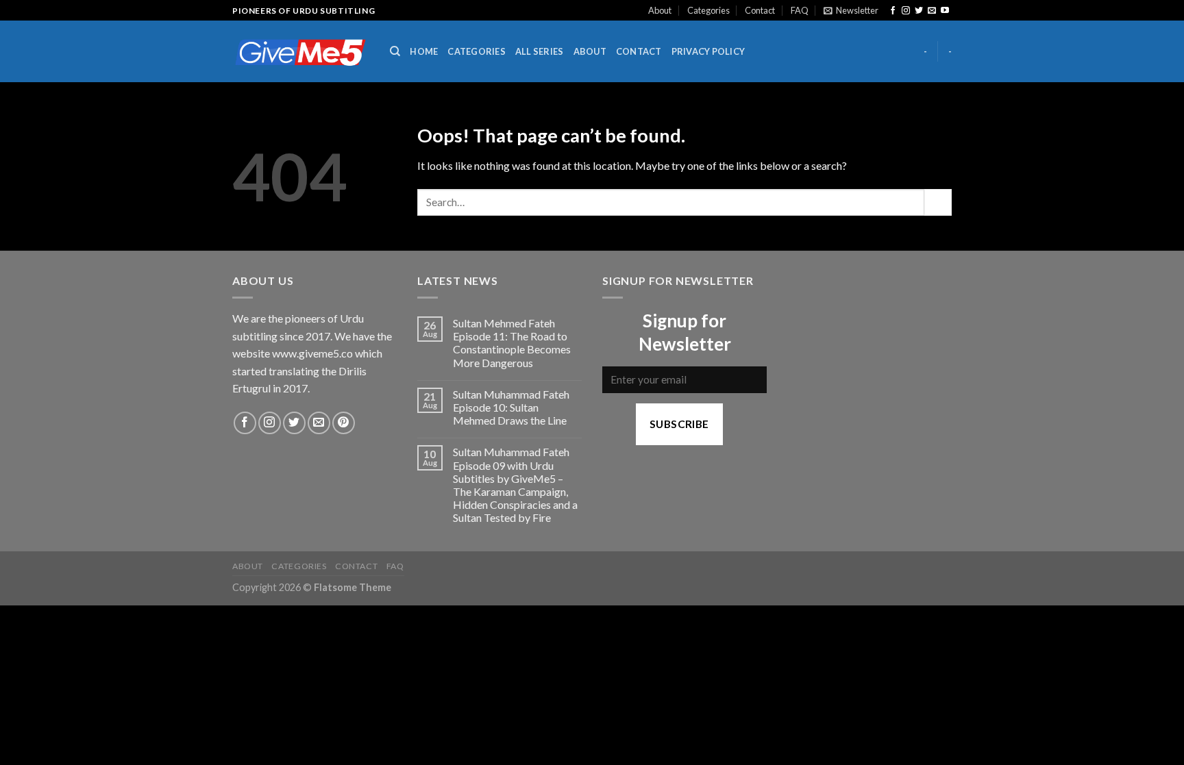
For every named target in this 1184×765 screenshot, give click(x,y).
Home (424, 51)
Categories (708, 10)
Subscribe (679, 424)
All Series (539, 51)
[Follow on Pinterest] (343, 423)
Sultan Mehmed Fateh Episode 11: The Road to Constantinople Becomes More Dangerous (512, 342)
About (659, 10)
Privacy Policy (708, 51)
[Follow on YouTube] (945, 11)
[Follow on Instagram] (906, 11)
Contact (760, 10)
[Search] (395, 51)
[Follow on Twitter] (919, 11)
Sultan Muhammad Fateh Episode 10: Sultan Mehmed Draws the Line (511, 407)
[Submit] (938, 202)
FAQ (800, 10)
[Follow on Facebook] (893, 11)
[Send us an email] (932, 11)
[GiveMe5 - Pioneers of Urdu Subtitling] (300, 51)
